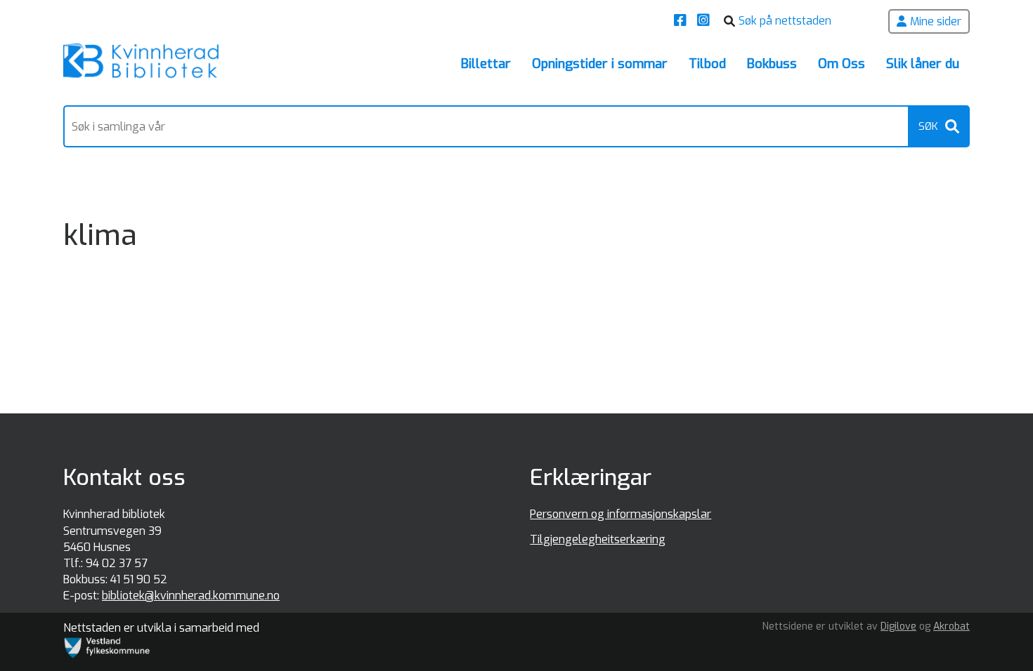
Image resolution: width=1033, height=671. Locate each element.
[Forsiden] (141, 63)
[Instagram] (705, 21)
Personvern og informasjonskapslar (620, 514)
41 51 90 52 (138, 579)
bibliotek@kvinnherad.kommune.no (191, 595)
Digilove (898, 626)
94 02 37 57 (117, 563)
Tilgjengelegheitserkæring (597, 539)
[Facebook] (682, 21)
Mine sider (935, 21)
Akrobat (951, 626)
